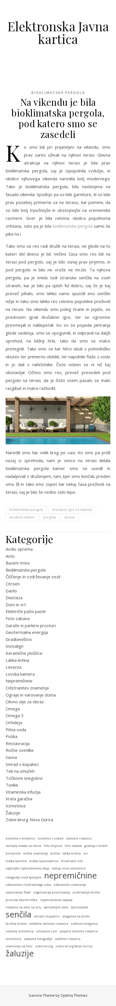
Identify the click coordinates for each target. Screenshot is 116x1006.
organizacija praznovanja (51, 892)
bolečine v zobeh (51, 838)
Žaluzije (13, 813)
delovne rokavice (79, 838)
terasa (69, 517)
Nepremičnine (19, 681)
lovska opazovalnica (43, 861)
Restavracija (18, 743)
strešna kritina (16, 924)
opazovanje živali (18, 892)
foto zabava (73, 846)
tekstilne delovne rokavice (48, 924)
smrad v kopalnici (47, 916)
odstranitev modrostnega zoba (28, 885)
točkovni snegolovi (84, 924)
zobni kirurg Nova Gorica (73, 946)
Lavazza (13, 667)
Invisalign (14, 646)
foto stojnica (53, 846)
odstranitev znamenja (69, 885)
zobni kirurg (44, 946)
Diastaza (14, 597)
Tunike (12, 785)
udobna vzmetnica (20, 931)
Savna (11, 757)
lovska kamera (16, 861)
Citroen (13, 584)
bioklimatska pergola (73, 226)
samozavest (79, 907)
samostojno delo (56, 907)
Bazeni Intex (18, 563)
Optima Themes (74, 995)
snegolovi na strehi (76, 916)
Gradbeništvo (19, 639)
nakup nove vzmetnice (69, 868)
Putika (11, 736)
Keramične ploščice (24, 653)
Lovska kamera (20, 674)
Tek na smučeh (20, 771)
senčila (19, 914)
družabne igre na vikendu (72, 509)
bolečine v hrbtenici (20, 838)
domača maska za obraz (23, 846)
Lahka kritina (17, 660)
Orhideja (14, 722)
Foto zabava (18, 618)
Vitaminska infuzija (23, 792)
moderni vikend (21, 517)
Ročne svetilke (20, 750)
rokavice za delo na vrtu (23, 907)
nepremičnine (70, 875)
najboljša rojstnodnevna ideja (27, 868)
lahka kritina (72, 853)
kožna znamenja (35, 853)
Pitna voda (16, 729)
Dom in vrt (16, 604)
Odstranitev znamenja (27, 688)
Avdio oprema (19, 549)
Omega (13, 708)
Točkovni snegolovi (24, 778)
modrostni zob (72, 861)
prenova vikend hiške (21, 900)
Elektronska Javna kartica (58, 32)
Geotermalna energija (27, 632)
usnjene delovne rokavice (78, 931)
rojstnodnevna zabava (56, 900)
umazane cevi (46, 931)
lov (85, 853)
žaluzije (20, 953)
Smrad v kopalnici (22, 764)
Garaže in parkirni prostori (31, 625)
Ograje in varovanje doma (31, 695)
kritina (55, 853)
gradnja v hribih (96, 846)
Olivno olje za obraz (25, 701)
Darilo (11, 591)
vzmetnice (13, 939)
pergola (49, 517)
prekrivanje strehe (86, 892)
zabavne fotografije (38, 939)
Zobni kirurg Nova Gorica (29, 819)
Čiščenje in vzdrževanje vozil (33, 576)
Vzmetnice (16, 806)
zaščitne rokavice (68, 939)
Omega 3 (15, 715)
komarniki (13, 853)
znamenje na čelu (19, 946)
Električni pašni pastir (26, 611)
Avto (10, 556)
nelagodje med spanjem (24, 877)
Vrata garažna (19, 798)
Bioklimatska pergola (58, 92)
